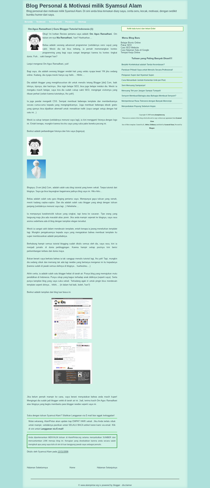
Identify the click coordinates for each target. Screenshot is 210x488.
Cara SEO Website (130, 47)
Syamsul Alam (169, 124)
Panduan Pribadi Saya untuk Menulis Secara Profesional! (147, 70)
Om (91, 34)
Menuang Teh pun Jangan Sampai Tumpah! (141, 91)
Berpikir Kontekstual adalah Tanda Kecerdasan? (143, 64)
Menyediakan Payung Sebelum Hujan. (139, 106)
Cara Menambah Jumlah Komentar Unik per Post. (144, 80)
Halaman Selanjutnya (107, 467)
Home (72, 467)
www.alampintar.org (158, 115)
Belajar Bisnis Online (131, 42)
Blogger (116, 485)
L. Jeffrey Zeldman (149, 124)
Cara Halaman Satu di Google (135, 50)
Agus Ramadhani (103, 34)
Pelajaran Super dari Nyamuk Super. (138, 75)
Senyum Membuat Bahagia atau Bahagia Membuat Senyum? (149, 96)
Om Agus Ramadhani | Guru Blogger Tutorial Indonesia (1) (60, 29)
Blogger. (152, 128)
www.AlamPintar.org (90, 485)
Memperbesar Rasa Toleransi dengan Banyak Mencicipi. (147, 101)
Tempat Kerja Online (130, 52)
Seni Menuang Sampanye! (133, 85)
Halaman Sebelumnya (37, 467)
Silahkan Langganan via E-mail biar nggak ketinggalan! (89, 415)
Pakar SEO (126, 45)
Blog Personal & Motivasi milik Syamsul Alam (84, 6)
